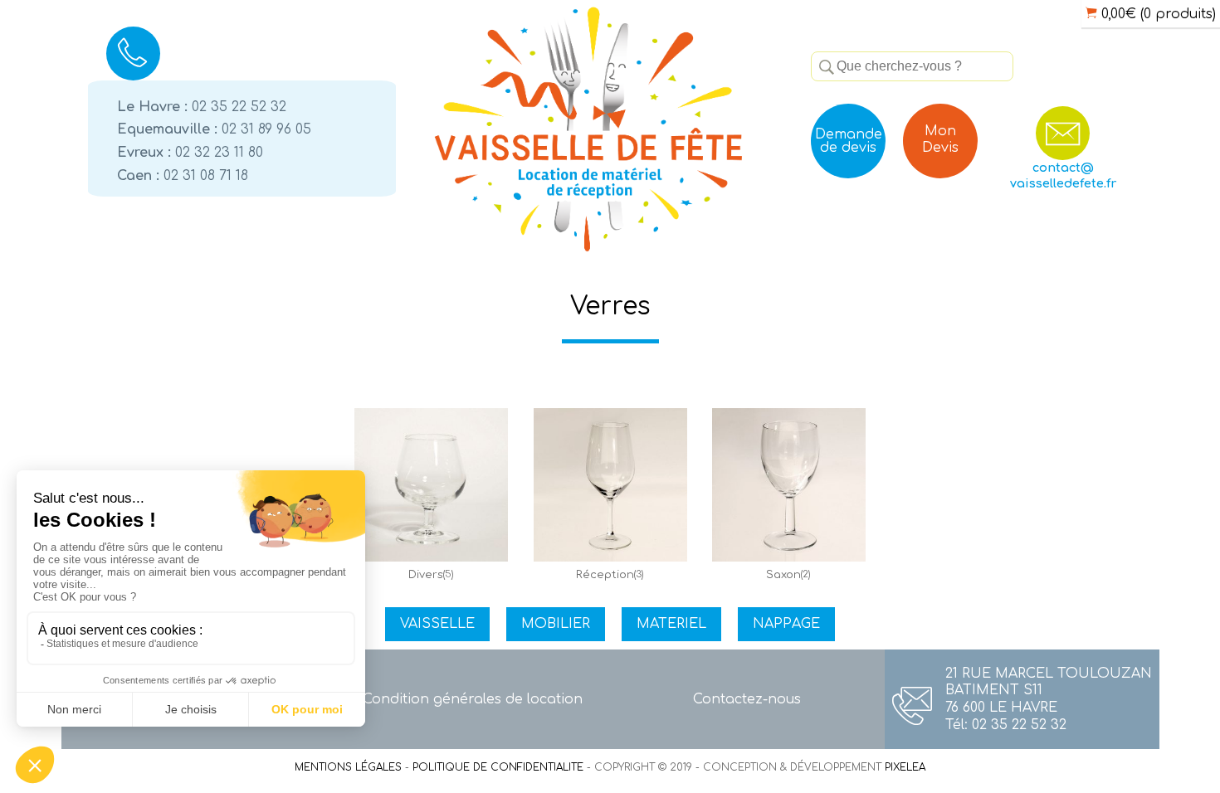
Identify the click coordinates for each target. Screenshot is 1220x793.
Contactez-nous (747, 699)
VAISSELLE (437, 623)
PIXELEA (905, 767)
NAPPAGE (786, 623)
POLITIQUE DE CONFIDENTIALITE (497, 767)
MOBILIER (555, 623)
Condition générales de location (473, 699)
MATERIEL (671, 623)
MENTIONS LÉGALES (348, 767)
